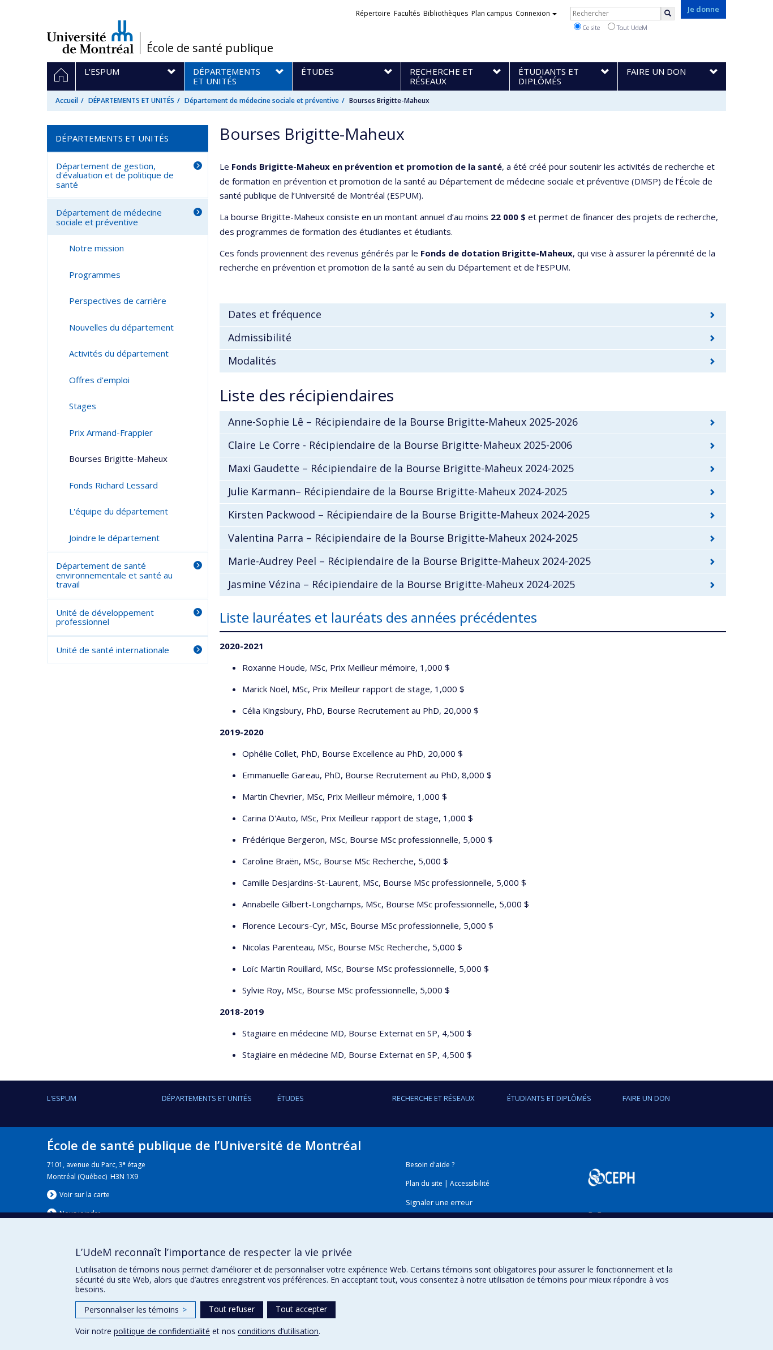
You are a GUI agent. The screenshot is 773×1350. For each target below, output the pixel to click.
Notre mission (96, 248)
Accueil (66, 100)
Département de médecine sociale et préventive (261, 100)
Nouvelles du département (121, 327)
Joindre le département (114, 537)
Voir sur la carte (84, 1194)
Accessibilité (469, 1183)
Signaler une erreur (439, 1202)
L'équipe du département (118, 511)
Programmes (95, 274)
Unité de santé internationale (112, 649)
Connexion (533, 13)
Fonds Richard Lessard (113, 485)
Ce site (590, 27)
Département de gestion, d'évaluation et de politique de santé (115, 175)
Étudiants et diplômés (549, 1098)
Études (290, 1098)
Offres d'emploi (99, 379)
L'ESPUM (61, 1098)
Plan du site (424, 1183)
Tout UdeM (631, 27)
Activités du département (119, 353)
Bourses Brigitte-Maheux (118, 458)
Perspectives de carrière (117, 300)
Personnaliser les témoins (135, 1309)
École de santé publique (210, 48)
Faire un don (646, 1098)
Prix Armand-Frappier (111, 432)
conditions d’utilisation (278, 1331)
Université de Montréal (90, 37)
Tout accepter (301, 1309)
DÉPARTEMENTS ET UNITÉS (131, 100)
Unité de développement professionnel (105, 617)
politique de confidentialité (162, 1331)
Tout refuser (232, 1309)
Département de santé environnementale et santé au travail (114, 575)
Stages (82, 406)
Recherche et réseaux (433, 1098)
